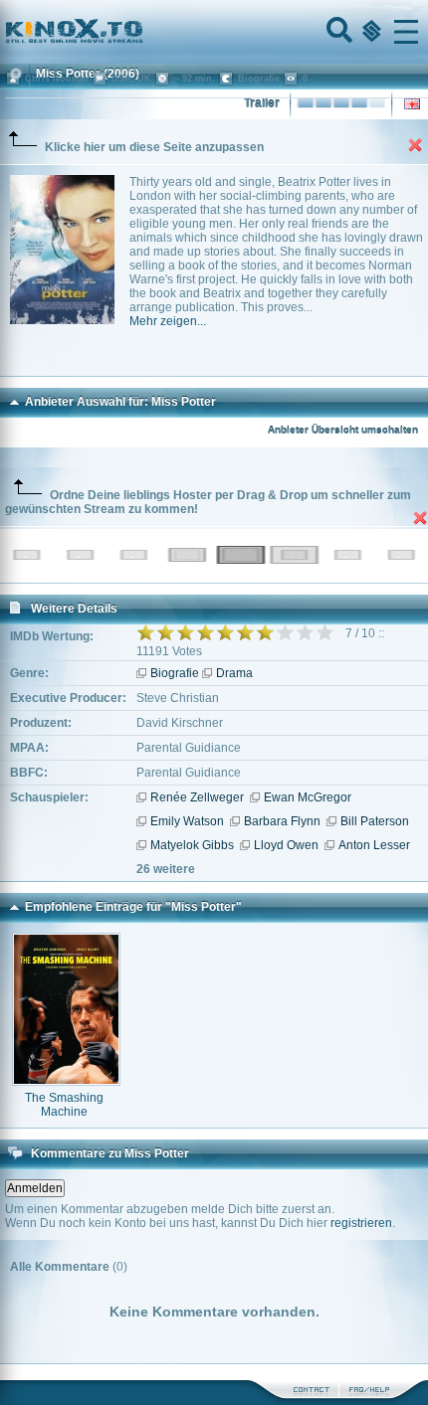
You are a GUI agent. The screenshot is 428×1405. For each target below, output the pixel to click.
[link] (214, 32)
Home (141, 32)
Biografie (174, 673)
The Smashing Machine (64, 1105)
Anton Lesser (374, 845)
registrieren (361, 1223)
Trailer (262, 103)
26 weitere (165, 869)
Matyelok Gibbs (192, 845)
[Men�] (406, 32)
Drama (234, 673)
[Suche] (337, 32)
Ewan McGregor (307, 797)
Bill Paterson (374, 821)
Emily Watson (187, 821)
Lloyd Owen (286, 845)
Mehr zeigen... (167, 321)
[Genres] (369, 32)
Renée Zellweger (197, 797)
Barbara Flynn (282, 821)
